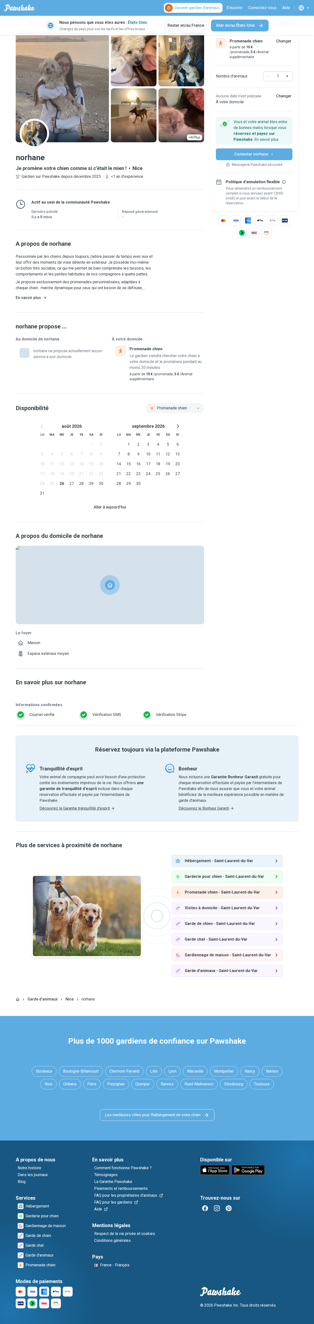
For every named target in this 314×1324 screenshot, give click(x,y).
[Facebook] (205, 1208)
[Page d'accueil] (18, 999)
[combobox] (174, 408)
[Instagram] (217, 1208)
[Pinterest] (229, 1208)
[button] (254, 130)
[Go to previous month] (42, 426)
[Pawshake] (19, 8)
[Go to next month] (178, 426)
